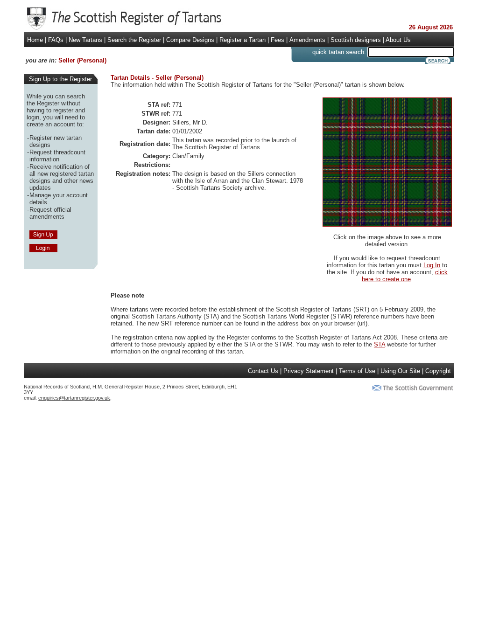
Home (35, 39)
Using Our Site (400, 370)
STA (379, 344)
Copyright (438, 370)
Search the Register (134, 39)
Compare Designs (190, 39)
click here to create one (405, 276)
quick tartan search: (339, 51)
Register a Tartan (242, 39)
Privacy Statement (308, 370)
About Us (398, 39)
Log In (431, 265)
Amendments (307, 39)
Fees (277, 39)
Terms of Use (357, 370)
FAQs (55, 39)
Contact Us (263, 370)
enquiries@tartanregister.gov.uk (74, 398)
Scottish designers (355, 39)
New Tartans (85, 39)
